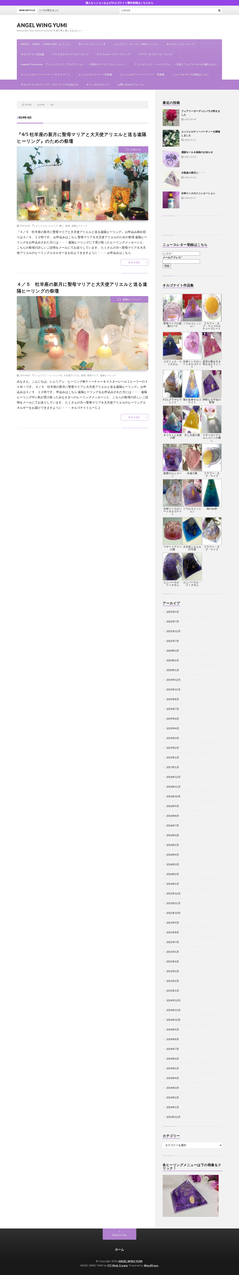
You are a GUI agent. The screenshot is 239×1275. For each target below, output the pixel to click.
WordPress (151, 1265)
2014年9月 (172, 1029)
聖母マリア (92, 375)
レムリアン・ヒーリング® (49, 375)
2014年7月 (172, 1048)
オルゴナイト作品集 (32, 54)
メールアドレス (172, 257)
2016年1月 (172, 883)
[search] (219, 10)
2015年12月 (173, 893)
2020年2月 (172, 660)
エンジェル (41, 226)
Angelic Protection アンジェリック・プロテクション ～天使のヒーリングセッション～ (73, 64)
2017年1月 (172, 767)
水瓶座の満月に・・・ (193, 172)
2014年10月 (173, 1019)
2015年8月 (172, 932)
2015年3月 (172, 971)
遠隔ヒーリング (79, 226)
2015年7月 (172, 942)
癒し (61, 226)
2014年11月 (173, 1010)
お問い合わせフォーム (130, 84)
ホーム (119, 1249)
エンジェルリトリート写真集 (95, 74)
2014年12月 (173, 1000)
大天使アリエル (71, 375)
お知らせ (135, 149)
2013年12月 (173, 1116)
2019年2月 (172, 747)
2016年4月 (172, 854)
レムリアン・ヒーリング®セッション (136, 44)
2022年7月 (172, 621)
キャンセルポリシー (98, 84)
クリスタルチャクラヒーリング (70, 54)
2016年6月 (172, 835)
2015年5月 (172, 951)
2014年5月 (172, 1068)
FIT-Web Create (118, 1265)
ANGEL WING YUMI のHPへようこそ (45, 44)
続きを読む (134, 262)
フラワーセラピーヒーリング (155, 54)
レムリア (53, 226)
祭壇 (67, 226)
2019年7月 (172, 708)
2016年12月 (173, 776)
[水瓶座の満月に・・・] (171, 179)
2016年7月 (172, 825)
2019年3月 (172, 738)
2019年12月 (173, 679)
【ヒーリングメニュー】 (91, 44)
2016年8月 (172, 815)
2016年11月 (173, 786)
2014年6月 (172, 1058)
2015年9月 (172, 922)
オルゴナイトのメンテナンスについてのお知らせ (49, 84)
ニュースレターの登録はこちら (190, 74)
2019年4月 (172, 728)
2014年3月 (172, 1087)
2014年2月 (172, 1097)
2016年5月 (172, 844)
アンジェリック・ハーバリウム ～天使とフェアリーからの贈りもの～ (176, 64)
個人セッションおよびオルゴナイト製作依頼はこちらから (119, 2)
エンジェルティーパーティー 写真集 (142, 74)
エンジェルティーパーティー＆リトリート (45, 74)
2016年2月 (172, 874)
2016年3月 (172, 864)
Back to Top (120, 1235)
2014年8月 (172, 1039)
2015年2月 (172, 980)
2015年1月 (172, 990)
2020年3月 (172, 650)
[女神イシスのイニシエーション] (171, 199)
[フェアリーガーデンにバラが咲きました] (171, 117)
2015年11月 (173, 903)
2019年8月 (172, 699)
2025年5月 (172, 611)
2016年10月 (173, 796)
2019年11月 (173, 689)
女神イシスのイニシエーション (198, 193)
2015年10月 (173, 912)
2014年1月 (172, 1107)
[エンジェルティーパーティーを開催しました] (171, 138)
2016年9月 (172, 806)
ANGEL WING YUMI (42, 25)
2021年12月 (173, 631)
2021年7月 (172, 640)
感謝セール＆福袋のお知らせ (197, 152)
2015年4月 (172, 961)
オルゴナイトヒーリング (180, 44)
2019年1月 (172, 757)
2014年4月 (172, 1078)
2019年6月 (172, 718)
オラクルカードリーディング (114, 54)
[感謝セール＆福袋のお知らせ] (171, 158)
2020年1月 (172, 670)
